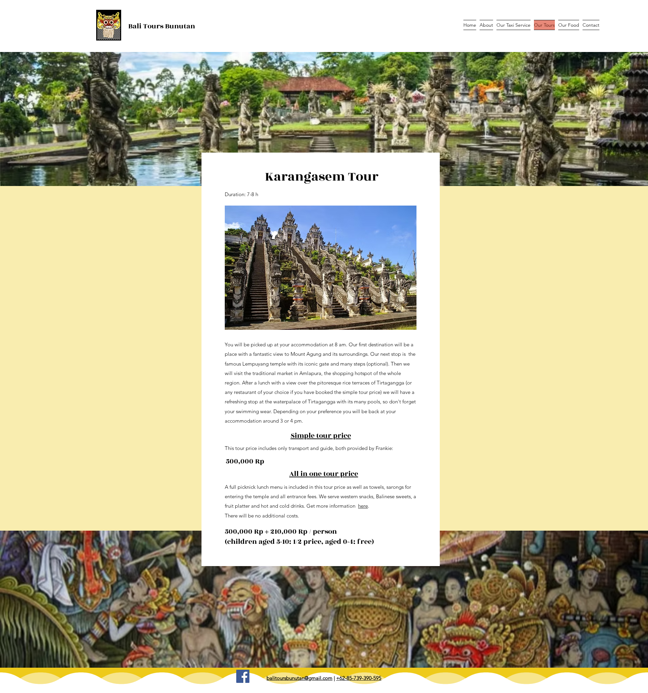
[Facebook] (242, 676)
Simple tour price (321, 435)
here (363, 506)
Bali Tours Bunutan (161, 26)
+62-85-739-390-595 (358, 678)
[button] (320, 268)
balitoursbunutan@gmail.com (299, 678)
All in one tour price (323, 474)
